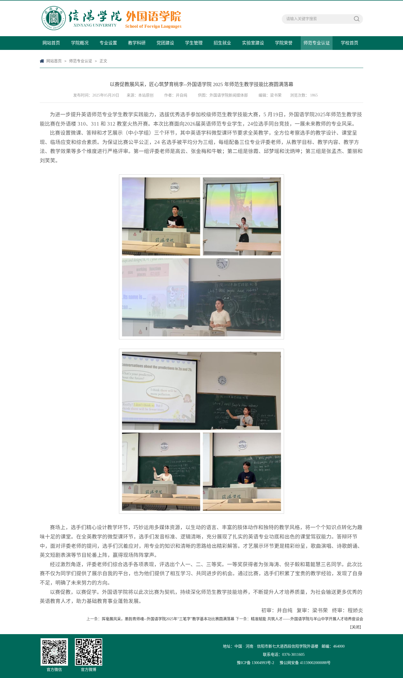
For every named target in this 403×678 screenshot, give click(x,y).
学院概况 (80, 43)
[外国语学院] (160, 18)
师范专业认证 (316, 43)
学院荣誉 (284, 43)
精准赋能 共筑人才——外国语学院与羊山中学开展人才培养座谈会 (307, 619)
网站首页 (51, 43)
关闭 (355, 627)
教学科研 (137, 43)
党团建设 (165, 43)
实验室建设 (253, 43)
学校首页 (349, 43)
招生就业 (222, 43)
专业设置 (108, 43)
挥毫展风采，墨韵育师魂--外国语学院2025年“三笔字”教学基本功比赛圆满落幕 (168, 619)
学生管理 (194, 43)
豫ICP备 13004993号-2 (255, 663)
